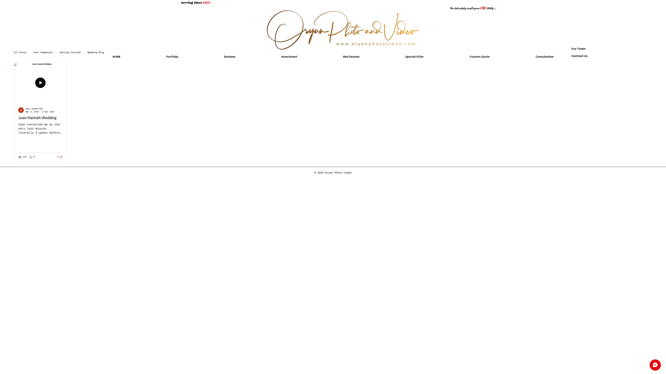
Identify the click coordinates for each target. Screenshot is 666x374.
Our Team (578, 49)
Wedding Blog (95, 52)
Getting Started (70, 52)
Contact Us (579, 56)
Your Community (43, 52)
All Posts (20, 52)
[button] (172, 57)
